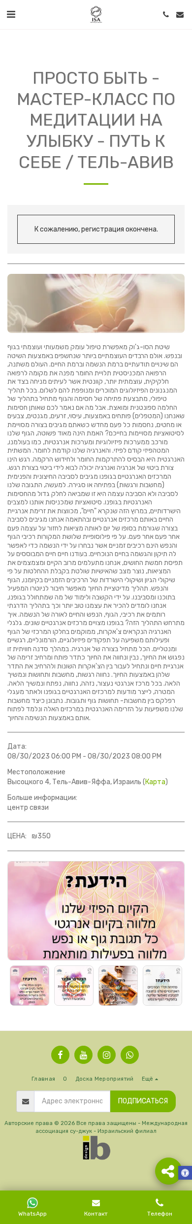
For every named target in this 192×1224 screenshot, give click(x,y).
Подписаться (143, 1101)
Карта (155, 782)
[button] (10, 14)
